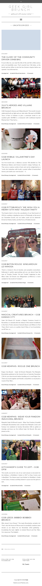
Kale (26, 580)
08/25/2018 (4, 102)
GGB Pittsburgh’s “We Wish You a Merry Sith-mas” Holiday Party (21, 208)
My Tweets (26, 564)
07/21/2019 (4, 53)
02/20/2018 (4, 153)
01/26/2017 (4, 260)
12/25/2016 (4, 514)
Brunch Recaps (5, 123)
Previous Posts (9, 549)
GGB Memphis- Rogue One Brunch (21, 366)
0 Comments (30, 73)
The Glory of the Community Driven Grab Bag (18, 58)
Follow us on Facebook (8, 559)
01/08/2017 (4, 413)
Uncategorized (5, 73)
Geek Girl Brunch (21, 8)
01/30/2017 (4, 204)
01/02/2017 (4, 463)
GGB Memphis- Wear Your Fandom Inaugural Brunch (21, 418)
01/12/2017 (4, 362)
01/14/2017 (4, 311)
